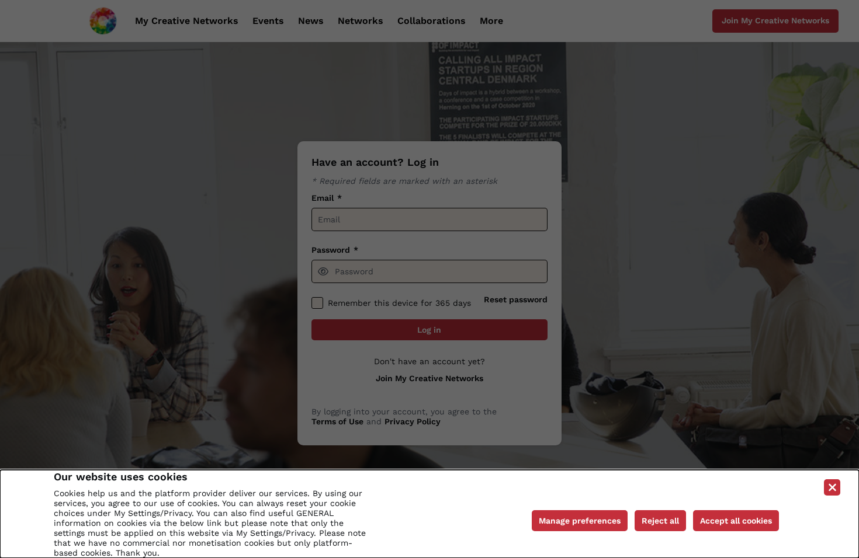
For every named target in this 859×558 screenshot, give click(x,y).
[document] (429, 514)
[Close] (832, 487)
